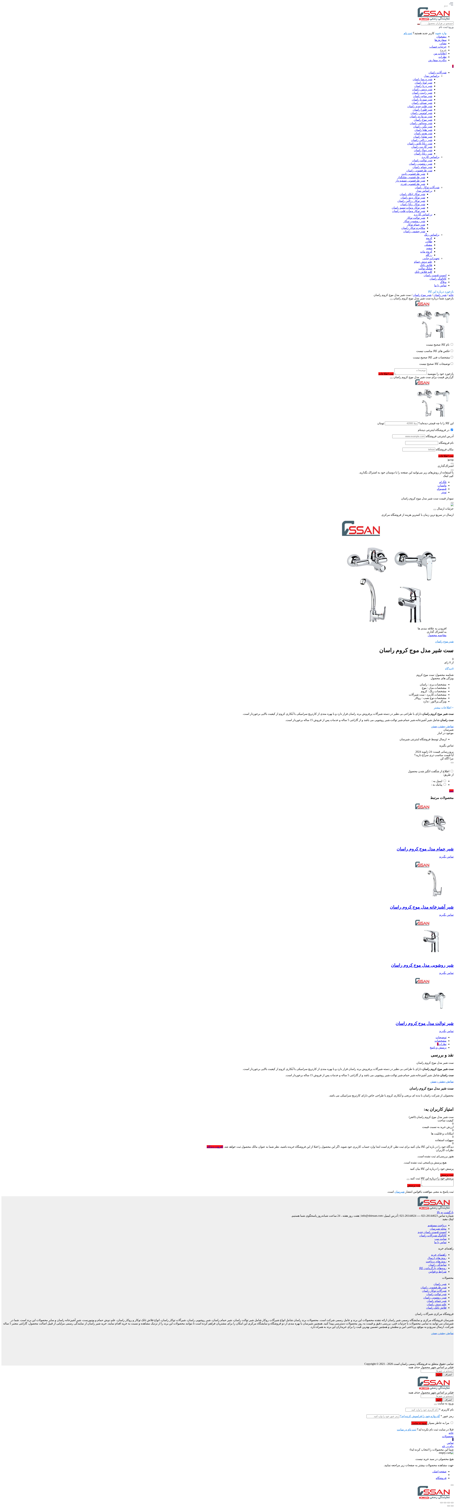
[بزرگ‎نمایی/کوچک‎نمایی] (452, 1502)
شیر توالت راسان (436, 1294)
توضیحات (441, 1037)
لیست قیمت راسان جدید (432, 1232)
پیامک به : (436, 784)
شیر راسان (439, 294)
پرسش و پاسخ (438, 1047)
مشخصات (440, 1040)
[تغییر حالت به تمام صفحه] (448, 1502)
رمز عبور (447, 1416)
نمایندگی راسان (437, 1264)
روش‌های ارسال (436, 1258)
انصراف (448, 1374)
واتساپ (442, 485)
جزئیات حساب (437, 46)
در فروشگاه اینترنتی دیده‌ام (433, 429)
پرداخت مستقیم (437, 1225)
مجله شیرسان (438, 1228)
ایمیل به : (437, 781)
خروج (443, 50)
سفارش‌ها (440, 39)
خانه (451, 294)
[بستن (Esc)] (441, 1502)
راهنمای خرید (438, 1254)
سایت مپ (440, 1238)
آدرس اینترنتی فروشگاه (440, 436)
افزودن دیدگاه (215, 1146)
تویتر (443, 492)
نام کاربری (446, 1409)
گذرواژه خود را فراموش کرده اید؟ (420, 1416)
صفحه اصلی (439, 1471)
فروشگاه (441, 1478)
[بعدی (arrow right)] (448, 1505)
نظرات (442, 56)
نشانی (442, 43)
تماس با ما (440, 1242)
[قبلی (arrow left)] (452, 1505)
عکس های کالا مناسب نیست (433, 351)
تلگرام (442, 482)
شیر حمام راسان (436, 1300)
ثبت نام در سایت (406, 1429)
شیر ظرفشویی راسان (433, 1287)
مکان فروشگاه (445, 449)
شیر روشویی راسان (434, 1297)
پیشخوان (441, 36)
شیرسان (399, 1191)
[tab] (223, 1037)
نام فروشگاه (446, 442)
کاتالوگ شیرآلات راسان (432, 1235)
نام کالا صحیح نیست (438, 344)
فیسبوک (441, 488)
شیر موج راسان (422, 294)
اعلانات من (439, 53)
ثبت (451, 790)
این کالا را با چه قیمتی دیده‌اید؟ (436, 423)
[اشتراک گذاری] (445, 1502)
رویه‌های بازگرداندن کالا (432, 1268)
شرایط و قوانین (437, 1271)
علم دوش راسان (436, 1304)
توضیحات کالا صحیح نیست (434, 363)
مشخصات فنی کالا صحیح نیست (431, 357)
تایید (439, 1374)
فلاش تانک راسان (436, 1307)
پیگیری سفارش (437, 60)
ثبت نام (408, 33)
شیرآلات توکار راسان (434, 1290)
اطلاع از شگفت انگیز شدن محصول (428, 771)
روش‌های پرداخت (436, 1261)
